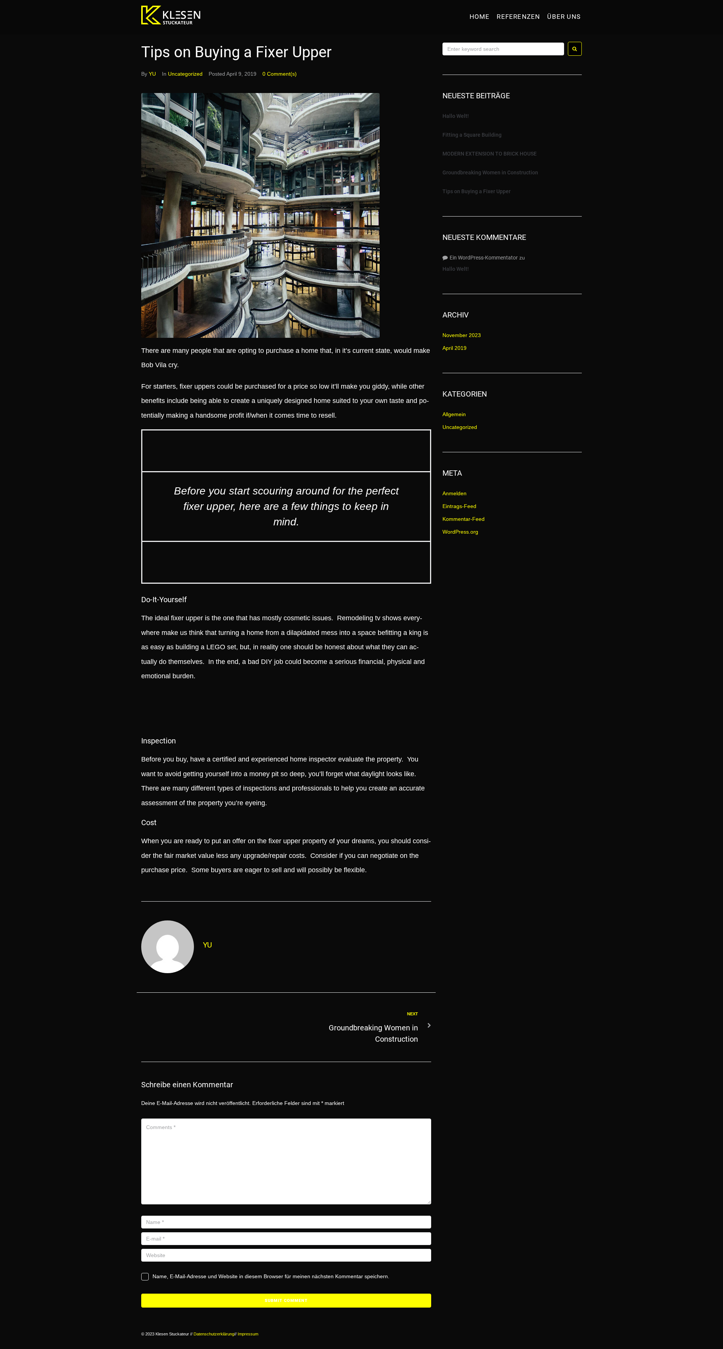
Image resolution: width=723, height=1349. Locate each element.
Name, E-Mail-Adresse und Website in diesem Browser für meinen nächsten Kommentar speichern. (271, 1276)
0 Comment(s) (279, 74)
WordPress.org (460, 532)
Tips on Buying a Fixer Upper (476, 191)
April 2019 (454, 348)
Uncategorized (185, 74)
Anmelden (454, 493)
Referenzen (518, 17)
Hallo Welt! (455, 116)
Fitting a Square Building (472, 135)
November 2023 (461, 335)
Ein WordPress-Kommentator (484, 258)
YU (152, 74)
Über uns (564, 17)
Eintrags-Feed (459, 506)
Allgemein (454, 414)
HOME (480, 17)
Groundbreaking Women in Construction (490, 172)
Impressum (248, 1334)
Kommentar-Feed (463, 519)
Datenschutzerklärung (214, 1334)
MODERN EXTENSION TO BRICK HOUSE (489, 154)
